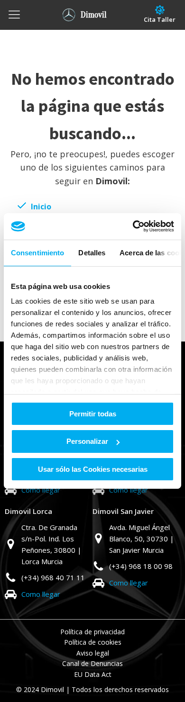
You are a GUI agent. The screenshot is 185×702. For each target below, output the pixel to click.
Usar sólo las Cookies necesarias (93, 469)
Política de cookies (92, 642)
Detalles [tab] (91, 252)
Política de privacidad (92, 631)
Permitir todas (92, 413)
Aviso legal (92, 652)
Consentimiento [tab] (37, 252)
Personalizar (87, 441)
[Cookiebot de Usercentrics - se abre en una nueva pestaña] (133, 226)
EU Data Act (92, 674)
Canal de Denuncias (92, 663)
